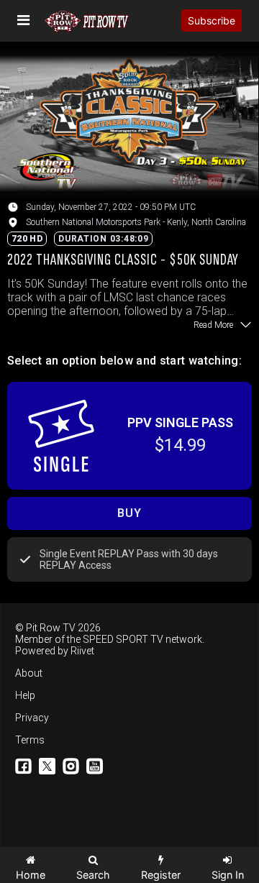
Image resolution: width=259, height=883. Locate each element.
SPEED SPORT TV (123, 639)
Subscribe (211, 20)
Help (25, 695)
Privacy (32, 717)
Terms (30, 740)
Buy (129, 513)
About (28, 673)
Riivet (82, 650)
